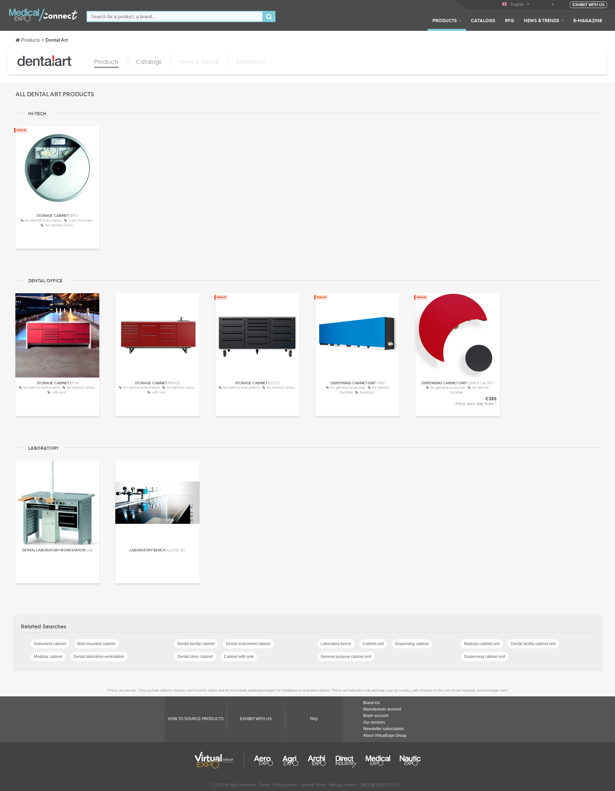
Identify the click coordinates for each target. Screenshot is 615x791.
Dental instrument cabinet (248, 644)
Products (444, 20)
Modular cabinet (48, 656)
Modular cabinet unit (482, 644)
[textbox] (174, 16)
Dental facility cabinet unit (533, 644)
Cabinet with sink (239, 656)
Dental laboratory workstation (98, 656)
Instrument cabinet (50, 644)
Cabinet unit (373, 644)
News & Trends (541, 20)
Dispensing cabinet (412, 644)
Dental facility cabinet (196, 644)
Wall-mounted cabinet (96, 644)
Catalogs (483, 20)
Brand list (371, 703)
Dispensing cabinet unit (484, 656)
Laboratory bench (336, 644)
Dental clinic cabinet (195, 656)
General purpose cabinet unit (346, 656)
